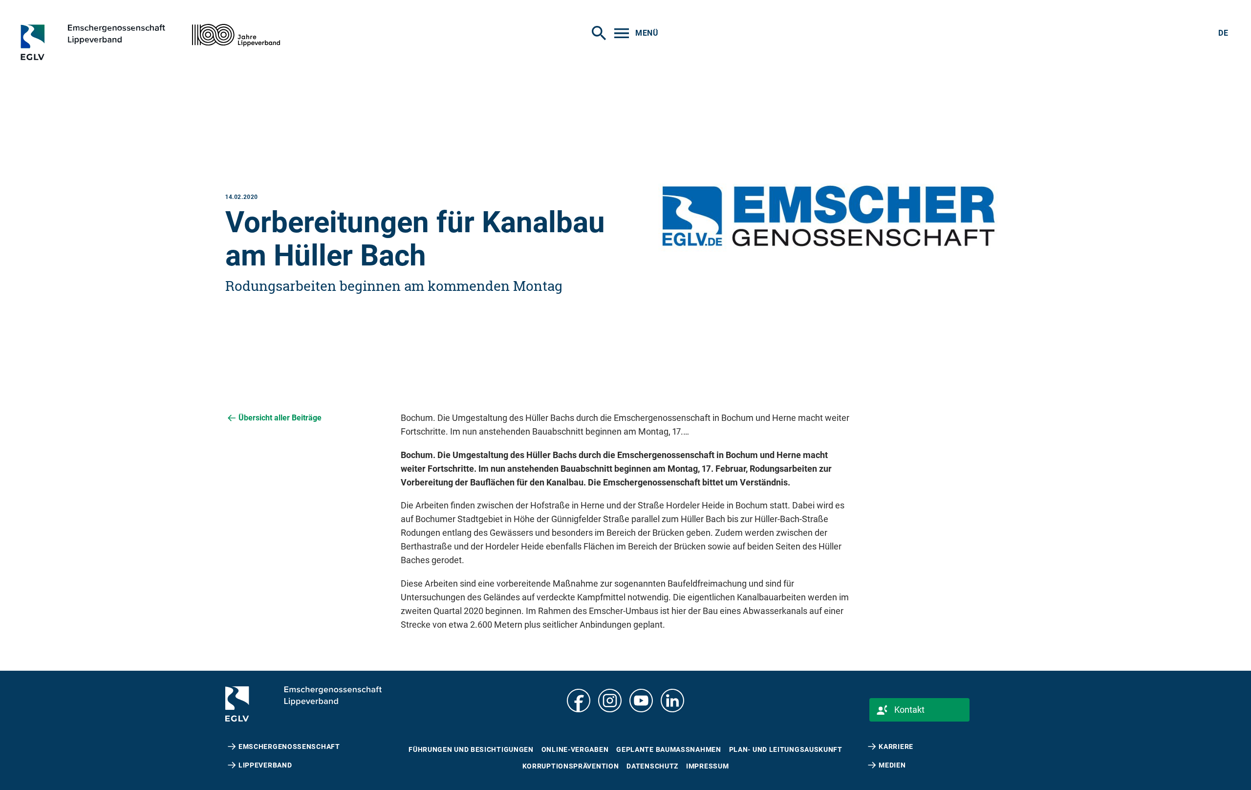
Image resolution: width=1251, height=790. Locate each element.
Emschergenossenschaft (289, 746)
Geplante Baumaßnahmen (668, 749)
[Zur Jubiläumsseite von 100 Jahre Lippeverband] (236, 35)
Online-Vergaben (575, 749)
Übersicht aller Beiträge (280, 417)
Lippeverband (265, 765)
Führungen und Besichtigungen (471, 749)
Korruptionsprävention (570, 766)
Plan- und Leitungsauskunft (785, 749)
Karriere (896, 746)
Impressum (707, 766)
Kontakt (909, 709)
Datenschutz (652, 766)
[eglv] (111, 42)
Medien (892, 765)
